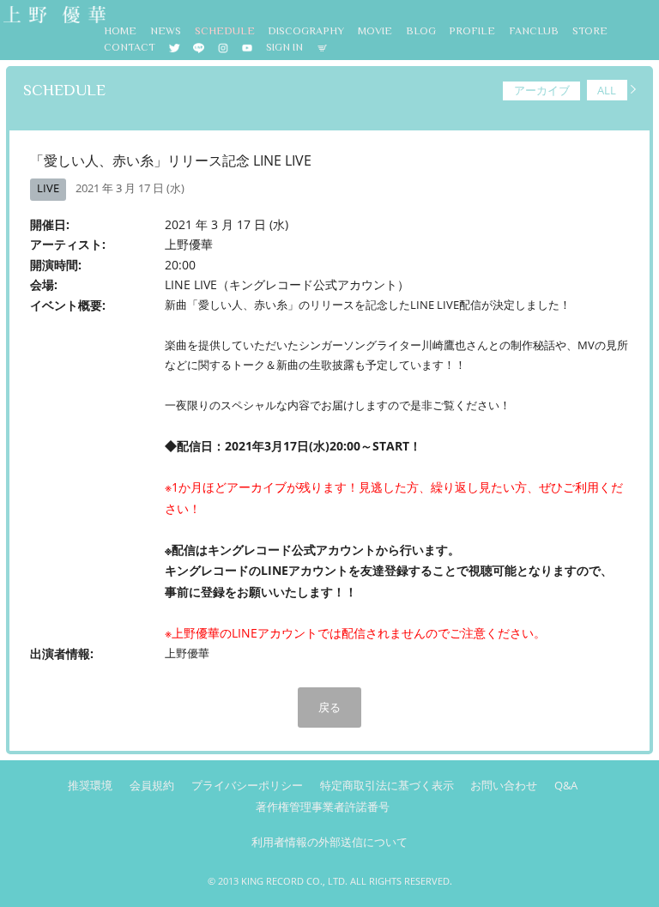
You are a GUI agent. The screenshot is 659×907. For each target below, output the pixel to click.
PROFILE (472, 31)
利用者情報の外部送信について (329, 842)
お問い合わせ (503, 785)
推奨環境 (90, 785)
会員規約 (152, 785)
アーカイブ (542, 90)
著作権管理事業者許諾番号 (323, 807)
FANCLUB (534, 31)
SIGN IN (284, 47)
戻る (329, 707)
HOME (120, 31)
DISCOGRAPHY (306, 31)
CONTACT (129, 47)
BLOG (421, 31)
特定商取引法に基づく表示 (387, 785)
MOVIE (375, 31)
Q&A (565, 785)
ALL (606, 90)
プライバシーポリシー (247, 785)
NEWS (165, 31)
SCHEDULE (225, 31)
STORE (590, 31)
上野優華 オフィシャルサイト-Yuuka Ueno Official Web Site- (53, 16)
